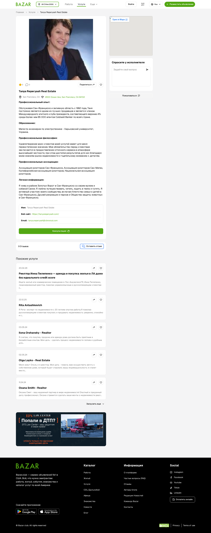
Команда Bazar (131, 501)
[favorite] (101, 84)
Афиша (87, 495)
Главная (20, 12)
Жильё (87, 478)
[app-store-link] (48, 511)
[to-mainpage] (27, 466)
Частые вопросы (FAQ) (135, 478)
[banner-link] (61, 429)
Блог (86, 512)
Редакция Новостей (133, 495)
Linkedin (177, 493)
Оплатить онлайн (184, 499)
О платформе (130, 472)
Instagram (178, 472)
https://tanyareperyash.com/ (45, 214)
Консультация (59, 231)
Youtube (177, 482)
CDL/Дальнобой (92, 489)
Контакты (128, 507)
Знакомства (89, 501)
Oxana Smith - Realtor (33, 387)
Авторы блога (130, 489)
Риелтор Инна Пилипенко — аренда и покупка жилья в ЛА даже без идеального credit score (61, 275)
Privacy (176, 525)
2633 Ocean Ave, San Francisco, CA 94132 (65, 97)
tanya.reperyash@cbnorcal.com (43, 220)
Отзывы (127, 484)
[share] (94, 268)
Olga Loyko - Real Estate (34, 360)
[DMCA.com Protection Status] (164, 525)
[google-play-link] (26, 511)
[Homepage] (23, 4)
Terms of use (189, 525)
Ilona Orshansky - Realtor (35, 332)
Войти (131, 4)
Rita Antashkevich (30, 305)
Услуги (81, 4)
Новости (88, 507)
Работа (69, 4)
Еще (92, 4)
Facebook (178, 477)
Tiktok (177, 487)
